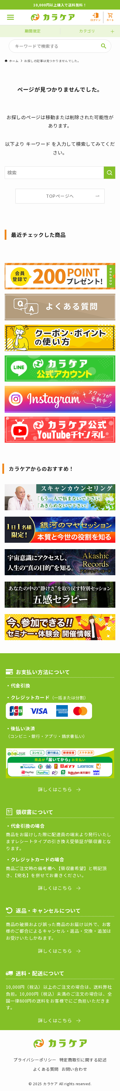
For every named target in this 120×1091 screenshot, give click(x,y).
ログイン (96, 19)
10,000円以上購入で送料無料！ (60, 4)
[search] (103, 46)
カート (110, 19)
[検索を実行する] (109, 172)
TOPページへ (60, 196)
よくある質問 (46, 1069)
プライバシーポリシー (34, 1060)
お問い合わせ (74, 1069)
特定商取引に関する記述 (83, 1060)
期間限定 (33, 31)
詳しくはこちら (55, 789)
